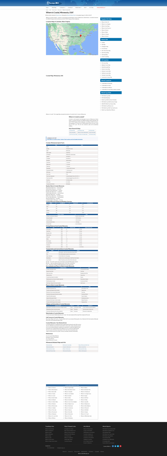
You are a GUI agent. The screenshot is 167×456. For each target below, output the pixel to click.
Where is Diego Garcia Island (51, 441)
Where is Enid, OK (105, 22)
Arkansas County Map (106, 71)
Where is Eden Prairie (52, 397)
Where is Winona (51, 418)
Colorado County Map (106, 75)
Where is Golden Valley (53, 401)
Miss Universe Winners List (70, 430)
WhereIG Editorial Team (71, 15)
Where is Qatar (48, 432)
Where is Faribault (52, 399)
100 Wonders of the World (89, 432)
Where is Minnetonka (52, 405)
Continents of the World (89, 437)
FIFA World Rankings (106, 97)
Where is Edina (68, 397)
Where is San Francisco (106, 28)
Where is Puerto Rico (49, 439)
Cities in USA (54, 9)
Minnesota (59, 9)
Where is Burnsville (52, 391)
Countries (70, 7)
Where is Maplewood (85, 403)
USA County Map (72, 132)
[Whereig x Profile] (118, 446)
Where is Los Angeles (106, 24)
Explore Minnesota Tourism (51, 340)
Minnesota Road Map (67, 350)
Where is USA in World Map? (83, 132)
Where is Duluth (68, 395)
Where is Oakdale (52, 407)
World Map (54, 7)
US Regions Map (105, 46)
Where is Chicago (105, 34)
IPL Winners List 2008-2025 (108, 439)
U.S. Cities (91, 7)
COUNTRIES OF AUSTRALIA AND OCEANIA (111, 89)
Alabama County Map (106, 65)
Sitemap (102, 451)
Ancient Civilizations (88, 442)
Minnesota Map (49, 345)
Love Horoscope (67, 435)
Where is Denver (105, 30)
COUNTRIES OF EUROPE (107, 83)
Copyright (97, 451)
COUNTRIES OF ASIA (106, 85)
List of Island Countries (88, 441)
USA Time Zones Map (73, 134)
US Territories (104, 48)
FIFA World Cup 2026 (106, 95)
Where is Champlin (68, 391)
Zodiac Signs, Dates (68, 439)
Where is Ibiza (48, 435)
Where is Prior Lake (52, 409)
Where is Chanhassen (85, 391)
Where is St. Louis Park (53, 416)
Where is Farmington (69, 399)
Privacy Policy (77, 451)
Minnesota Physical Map (51, 350)
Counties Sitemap (68, 441)
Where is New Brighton (85, 405)
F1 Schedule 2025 (106, 441)
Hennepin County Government (52, 337)
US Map (103, 42)
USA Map (103, 44)
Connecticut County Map (107, 77)
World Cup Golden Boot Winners (108, 109)
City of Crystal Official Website (52, 335)
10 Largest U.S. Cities (68, 428)
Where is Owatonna (69, 407)
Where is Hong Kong (49, 428)
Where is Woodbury (69, 418)
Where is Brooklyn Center (70, 389)
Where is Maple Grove (69, 403)
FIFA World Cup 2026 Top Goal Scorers (109, 107)
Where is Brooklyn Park (85, 389)
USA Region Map (81, 130)
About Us (65, 451)
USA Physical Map (92, 134)
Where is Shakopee (52, 413)
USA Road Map (91, 130)
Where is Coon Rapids (69, 393)
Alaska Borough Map (106, 67)
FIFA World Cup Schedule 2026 (109, 428)
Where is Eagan (84, 395)
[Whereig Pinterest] (120, 446)
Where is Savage (84, 411)
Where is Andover (52, 387)
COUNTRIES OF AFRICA (107, 87)
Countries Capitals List (88, 434)
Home (47, 7)
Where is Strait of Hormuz (69, 432)
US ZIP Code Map (92, 132)
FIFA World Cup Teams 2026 (108, 434)
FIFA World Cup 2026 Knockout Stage (109, 101)
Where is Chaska (51, 393)
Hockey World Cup (101, 7)
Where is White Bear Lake (86, 416)
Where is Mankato (52, 403)
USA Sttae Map (72, 130)
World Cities (78, 7)
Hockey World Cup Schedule (108, 442)
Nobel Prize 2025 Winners (69, 434)
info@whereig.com (61, 447)
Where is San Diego (106, 26)
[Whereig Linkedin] (115, 446)
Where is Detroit (105, 36)
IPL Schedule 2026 (106, 437)
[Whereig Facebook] (113, 446)
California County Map (106, 73)
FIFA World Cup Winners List (107, 105)
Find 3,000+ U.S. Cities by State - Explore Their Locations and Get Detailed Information (65, 139)
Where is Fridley (84, 399)
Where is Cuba (48, 437)
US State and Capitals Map (82, 134)
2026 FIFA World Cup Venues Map (109, 103)
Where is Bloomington (52, 389)
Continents (62, 7)
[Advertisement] (72, 65)
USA (50, 9)
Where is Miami (105, 32)
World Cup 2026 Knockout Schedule (109, 99)
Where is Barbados (49, 434)
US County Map (105, 63)
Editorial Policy (84, 451)
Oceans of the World (88, 430)
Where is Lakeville (84, 401)
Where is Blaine (84, 387)
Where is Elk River (84, 397)
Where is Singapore (49, 430)
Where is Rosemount (52, 411)
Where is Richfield (84, 409)
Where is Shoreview (69, 413)
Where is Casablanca (68, 437)
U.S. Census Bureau (50, 338)
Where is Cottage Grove (86, 393)
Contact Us (70, 451)
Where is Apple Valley (69, 387)
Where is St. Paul (68, 416)
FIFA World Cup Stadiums (108, 435)
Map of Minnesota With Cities (84, 345)
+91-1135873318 (50, 447)
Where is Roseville (68, 411)
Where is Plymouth (85, 407)
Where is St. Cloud (85, 413)
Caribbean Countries (88, 439)
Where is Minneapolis (83, 350)
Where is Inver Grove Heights (71, 401)
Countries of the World (88, 435)
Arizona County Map (106, 69)
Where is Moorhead (69, 405)
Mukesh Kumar (59, 15)
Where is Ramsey (68, 409)
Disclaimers (91, 451)
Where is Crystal (51, 395)
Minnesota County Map (67, 345)
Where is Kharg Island (88, 428)
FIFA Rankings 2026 (107, 432)
